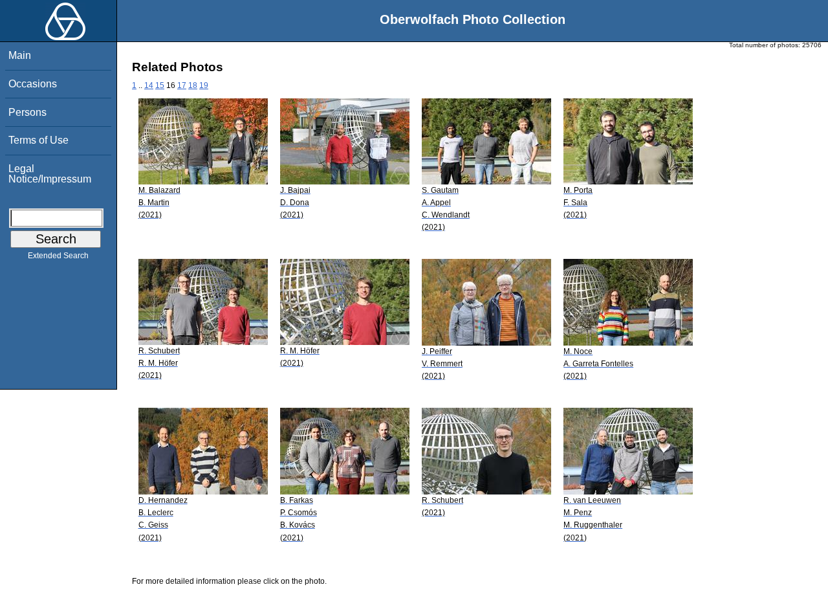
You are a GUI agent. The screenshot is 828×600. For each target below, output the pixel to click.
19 (203, 85)
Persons (27, 112)
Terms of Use (38, 140)
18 (192, 85)
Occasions (32, 83)
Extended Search (58, 256)
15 (159, 85)
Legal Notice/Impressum (49, 173)
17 (181, 85)
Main (19, 55)
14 (148, 85)
